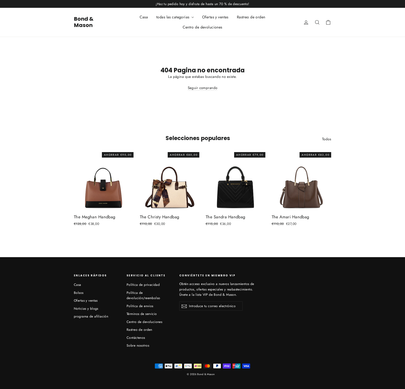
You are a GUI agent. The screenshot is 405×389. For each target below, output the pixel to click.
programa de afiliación (91, 316)
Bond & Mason (83, 22)
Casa (144, 17)
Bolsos (79, 292)
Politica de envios (140, 306)
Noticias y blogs (86, 308)
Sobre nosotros (138, 345)
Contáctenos (136, 337)
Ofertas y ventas (215, 17)
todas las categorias (173, 17)
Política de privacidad (143, 284)
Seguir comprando (202, 87)
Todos (326, 139)
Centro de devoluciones (202, 27)
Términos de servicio (142, 313)
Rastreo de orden (251, 17)
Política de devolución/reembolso (143, 295)
